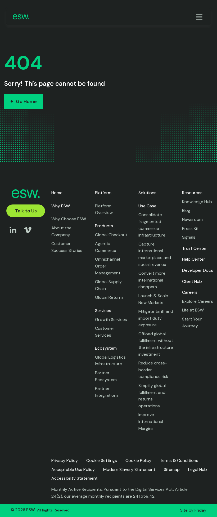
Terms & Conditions (179, 460)
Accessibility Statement (74, 478)
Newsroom (192, 219)
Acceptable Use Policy (73, 469)
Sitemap (172, 469)
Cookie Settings (101, 460)
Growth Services (111, 319)
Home (56, 192)
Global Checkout (111, 235)
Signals (188, 237)
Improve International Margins (150, 421)
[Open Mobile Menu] (200, 17)
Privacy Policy (64, 460)
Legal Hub (197, 469)
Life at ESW (193, 310)
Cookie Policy (138, 460)
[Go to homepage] (21, 16)
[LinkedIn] (13, 235)
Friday (200, 510)
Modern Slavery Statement (129, 469)
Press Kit (190, 228)
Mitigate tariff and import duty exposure (155, 318)
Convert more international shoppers (151, 279)
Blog (186, 210)
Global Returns (109, 297)
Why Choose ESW (68, 219)
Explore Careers (197, 301)
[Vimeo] (27, 235)
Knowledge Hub (197, 201)
